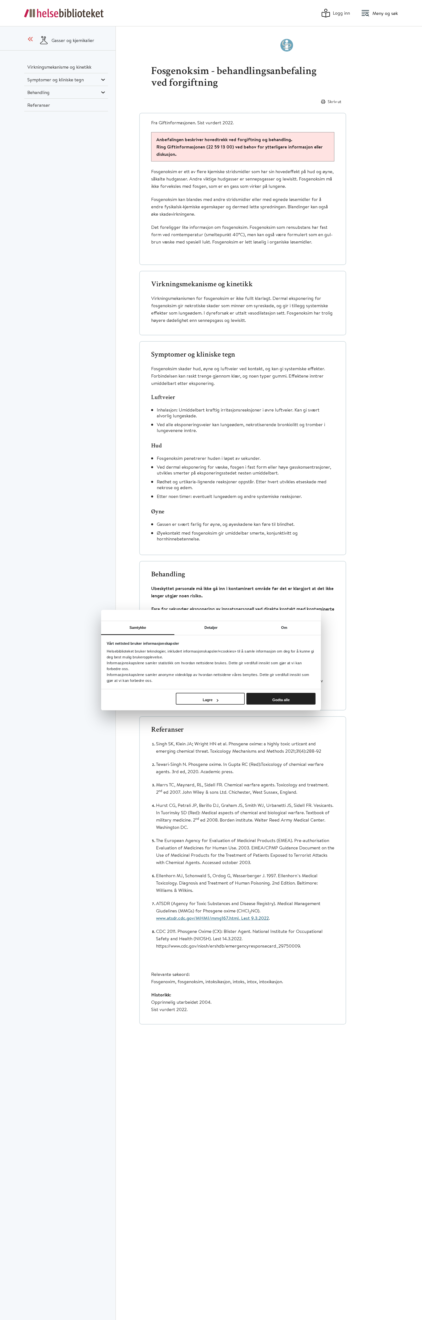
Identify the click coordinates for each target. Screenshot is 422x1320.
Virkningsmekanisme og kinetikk (59, 67)
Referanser (38, 105)
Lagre (207, 700)
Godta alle (281, 700)
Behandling (38, 92)
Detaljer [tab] (211, 627)
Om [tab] (284, 627)
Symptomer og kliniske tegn (55, 79)
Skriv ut (334, 101)
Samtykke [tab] (137, 627)
